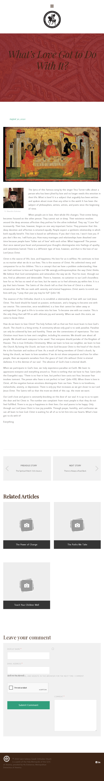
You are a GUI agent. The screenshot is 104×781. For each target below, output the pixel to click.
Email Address (14, 663)
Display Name (14, 649)
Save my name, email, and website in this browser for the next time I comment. (45, 676)
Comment (59, 696)
